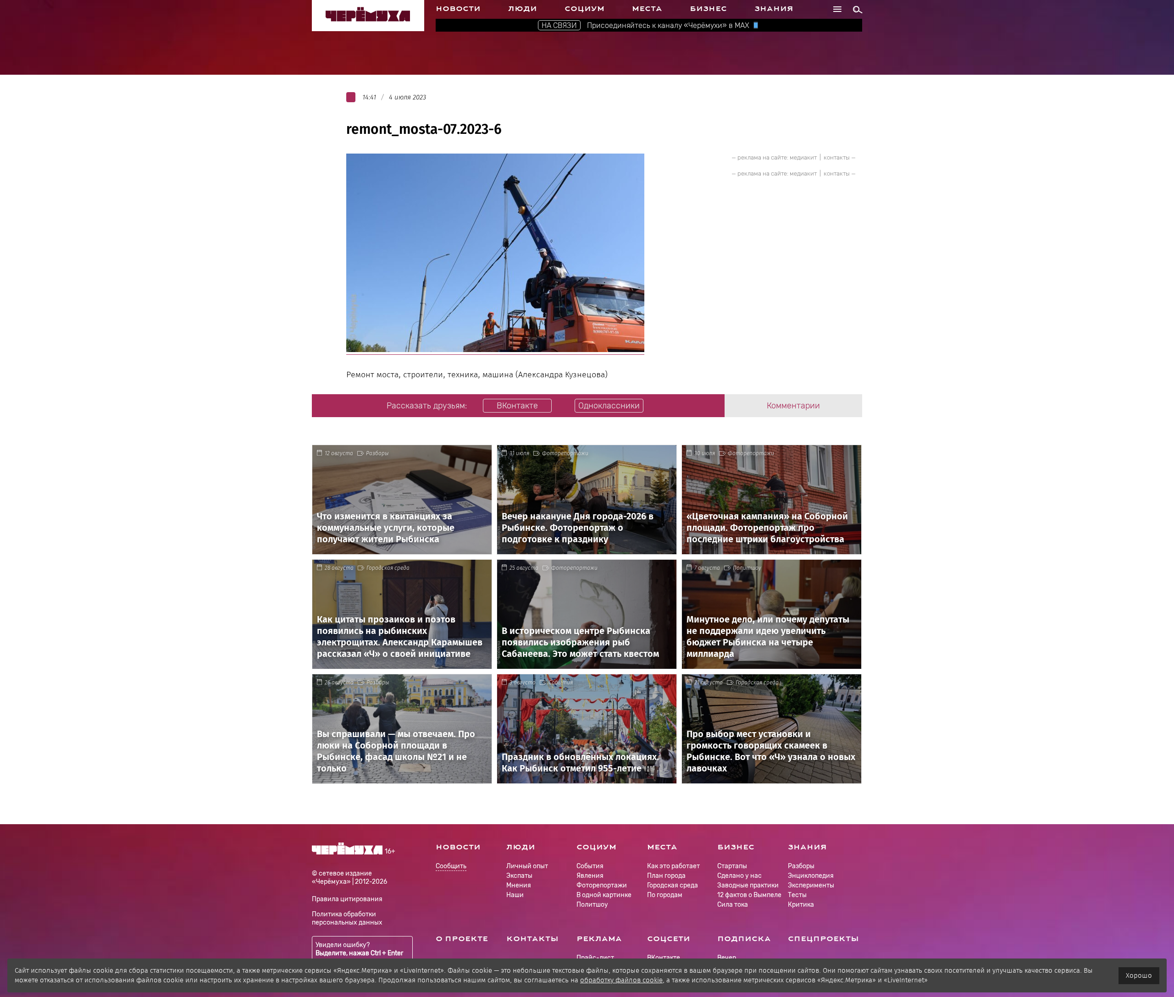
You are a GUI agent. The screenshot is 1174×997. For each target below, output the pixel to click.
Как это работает (673, 866)
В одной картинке (603, 895)
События (560, 682)
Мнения (518, 885)
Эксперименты (811, 885)
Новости (458, 8)
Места (647, 8)
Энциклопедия (811, 876)
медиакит (803, 157)
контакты (837, 157)
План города (666, 876)
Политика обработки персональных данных (347, 918)
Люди (522, 8)
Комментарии (793, 406)
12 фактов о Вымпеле (749, 895)
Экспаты (519, 876)
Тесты (797, 895)
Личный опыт (527, 866)
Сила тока (732, 905)
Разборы (377, 453)
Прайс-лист (595, 958)
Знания (773, 8)
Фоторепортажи (565, 453)
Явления (590, 876)
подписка (744, 938)
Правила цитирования (347, 899)
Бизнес (708, 8)
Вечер (726, 958)
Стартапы (732, 866)
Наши (515, 895)
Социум (584, 8)
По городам (664, 895)
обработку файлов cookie (621, 980)
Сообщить (451, 866)
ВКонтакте (663, 958)
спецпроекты (823, 938)
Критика (801, 905)
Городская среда (388, 568)
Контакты (532, 938)
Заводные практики (748, 885)
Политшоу (747, 568)
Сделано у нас (739, 876)
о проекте (462, 938)
